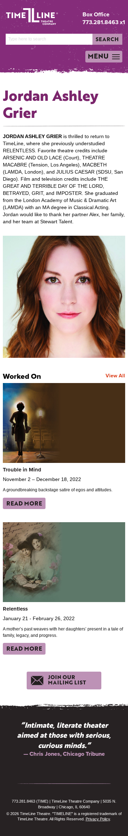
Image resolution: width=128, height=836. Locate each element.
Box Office (96, 14)
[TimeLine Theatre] (26, 13)
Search (107, 39)
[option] (64, 739)
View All (115, 375)
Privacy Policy (98, 819)
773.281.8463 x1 (103, 22)
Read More (24, 503)
